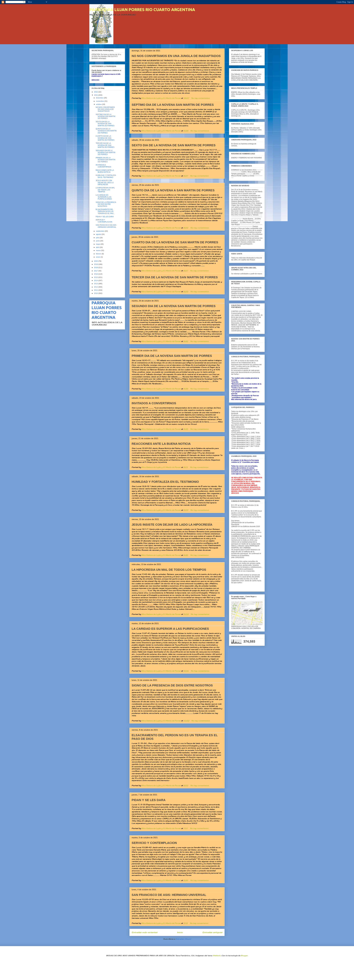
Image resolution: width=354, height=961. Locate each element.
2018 (96, 267)
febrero (99, 254)
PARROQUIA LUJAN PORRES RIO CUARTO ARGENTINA (142, 9)
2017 (96, 271)
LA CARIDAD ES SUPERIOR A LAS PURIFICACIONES (170, 628)
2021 (96, 95)
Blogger (244, 956)
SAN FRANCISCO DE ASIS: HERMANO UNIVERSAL (169, 895)
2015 (96, 277)
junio (98, 241)
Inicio (180, 932)
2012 (96, 287)
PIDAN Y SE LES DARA (149, 800)
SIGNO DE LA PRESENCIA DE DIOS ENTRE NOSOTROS (172, 685)
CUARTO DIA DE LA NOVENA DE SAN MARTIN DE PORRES (175, 242)
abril (98, 247)
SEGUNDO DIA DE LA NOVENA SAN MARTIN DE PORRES (174, 306)
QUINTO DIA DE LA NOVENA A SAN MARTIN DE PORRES (173, 190)
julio (98, 238)
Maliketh (217, 956)
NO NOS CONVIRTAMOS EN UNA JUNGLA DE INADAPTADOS (176, 56)
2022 (96, 92)
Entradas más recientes (144, 932)
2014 (96, 280)
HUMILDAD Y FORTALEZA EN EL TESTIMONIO (165, 481)
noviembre (100, 101)
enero (98, 257)
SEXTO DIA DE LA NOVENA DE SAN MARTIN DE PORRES (174, 145)
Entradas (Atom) (183, 939)
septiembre (100, 231)
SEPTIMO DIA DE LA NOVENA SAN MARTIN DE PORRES (173, 104)
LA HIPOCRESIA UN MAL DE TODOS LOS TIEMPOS (169, 569)
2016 (96, 274)
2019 (96, 264)
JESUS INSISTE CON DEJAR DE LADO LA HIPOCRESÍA (172, 524)
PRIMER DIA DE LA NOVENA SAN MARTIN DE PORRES (172, 356)
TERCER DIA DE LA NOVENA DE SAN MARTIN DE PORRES (175, 277)
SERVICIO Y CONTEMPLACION (154, 843)
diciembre (100, 98)
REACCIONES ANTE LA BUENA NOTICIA (161, 443)
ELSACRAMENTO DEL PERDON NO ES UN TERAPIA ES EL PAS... (105, 211)
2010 (96, 293)
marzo (98, 250)
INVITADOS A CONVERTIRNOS (154, 403)
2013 (96, 284)
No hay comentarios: (200, 98)
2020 (96, 261)
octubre (99, 104)
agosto (98, 234)
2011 (96, 290)
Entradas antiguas (212, 932)
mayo (98, 244)
